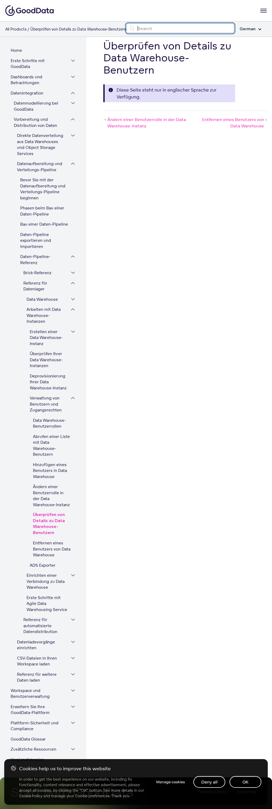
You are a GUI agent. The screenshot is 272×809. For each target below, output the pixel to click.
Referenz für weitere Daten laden (37, 677)
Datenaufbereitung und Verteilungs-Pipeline (39, 166)
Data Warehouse (42, 299)
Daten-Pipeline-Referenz (35, 259)
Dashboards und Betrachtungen (26, 79)
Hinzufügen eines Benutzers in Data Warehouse (50, 470)
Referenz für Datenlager (35, 286)
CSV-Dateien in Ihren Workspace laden (37, 661)
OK (246, 782)
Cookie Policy (30, 796)
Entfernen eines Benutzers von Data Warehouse (51, 548)
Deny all (209, 782)
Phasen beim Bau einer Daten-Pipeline (42, 211)
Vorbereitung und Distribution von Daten (35, 122)
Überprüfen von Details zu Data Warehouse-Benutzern (49, 524)
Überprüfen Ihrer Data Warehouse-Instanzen (46, 359)
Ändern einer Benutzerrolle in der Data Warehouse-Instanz (51, 495)
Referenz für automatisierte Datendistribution (40, 625)
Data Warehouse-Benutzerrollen (49, 423)
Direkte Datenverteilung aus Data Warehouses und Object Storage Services (40, 144)
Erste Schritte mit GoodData (28, 63)
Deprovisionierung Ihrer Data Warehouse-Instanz (48, 381)
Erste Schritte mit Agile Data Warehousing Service (47, 603)
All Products (16, 29)
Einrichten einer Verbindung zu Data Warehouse (46, 581)
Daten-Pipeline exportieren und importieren (35, 240)
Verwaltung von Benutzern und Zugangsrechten (46, 403)
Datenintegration (27, 93)
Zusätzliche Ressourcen (33, 749)
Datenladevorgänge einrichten (36, 645)
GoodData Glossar (28, 739)
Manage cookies (170, 782)
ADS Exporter (43, 565)
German (248, 29)
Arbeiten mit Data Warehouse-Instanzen (44, 315)
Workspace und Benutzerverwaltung (30, 693)
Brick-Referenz (37, 272)
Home (16, 50)
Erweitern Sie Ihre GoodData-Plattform (30, 709)
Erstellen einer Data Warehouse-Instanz (46, 337)
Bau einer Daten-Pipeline (44, 224)
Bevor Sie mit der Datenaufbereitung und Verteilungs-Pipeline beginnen (42, 188)
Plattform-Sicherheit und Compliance (34, 725)
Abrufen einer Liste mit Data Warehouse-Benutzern (51, 445)
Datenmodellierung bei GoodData (36, 106)
